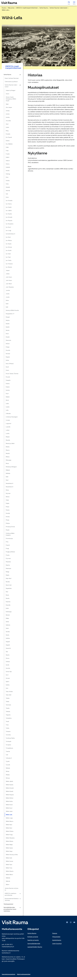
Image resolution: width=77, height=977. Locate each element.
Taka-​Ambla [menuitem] (9, 691)
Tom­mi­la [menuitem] (8, 735)
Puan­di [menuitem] (8, 545)
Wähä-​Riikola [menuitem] (9, 841)
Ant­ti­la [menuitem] (8, 117)
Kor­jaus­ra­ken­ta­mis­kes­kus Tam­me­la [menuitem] (12, 899)
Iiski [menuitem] (7, 194)
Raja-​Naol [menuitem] (8, 578)
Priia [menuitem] (7, 542)
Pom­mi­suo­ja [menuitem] (9, 538)
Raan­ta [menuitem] (8, 565)
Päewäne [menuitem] (8, 562)
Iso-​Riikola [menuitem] (9, 240)
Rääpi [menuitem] (7, 618)
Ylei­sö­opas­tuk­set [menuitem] (8, 904)
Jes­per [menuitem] (8, 270)
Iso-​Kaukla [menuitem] (9, 214)
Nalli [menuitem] (7, 477)
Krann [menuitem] (7, 370)
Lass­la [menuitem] (7, 407)
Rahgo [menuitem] (7, 572)
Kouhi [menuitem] (7, 367)
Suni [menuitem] (7, 688)
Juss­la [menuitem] (7, 294)
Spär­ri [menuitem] (7, 681)
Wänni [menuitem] (7, 884)
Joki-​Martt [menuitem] (9, 284)
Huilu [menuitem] (7, 184)
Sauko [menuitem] (7, 635)
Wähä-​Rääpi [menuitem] (9, 844)
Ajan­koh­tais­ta (56, 940)
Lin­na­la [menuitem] (8, 420)
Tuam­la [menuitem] (8, 751)
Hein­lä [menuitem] (7, 170)
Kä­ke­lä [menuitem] (7, 397)
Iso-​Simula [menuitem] (9, 247)
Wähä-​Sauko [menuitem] (9, 848)
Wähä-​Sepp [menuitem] (9, 851)
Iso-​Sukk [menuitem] (8, 254)
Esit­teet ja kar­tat (32, 937)
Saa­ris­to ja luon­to (33, 940)
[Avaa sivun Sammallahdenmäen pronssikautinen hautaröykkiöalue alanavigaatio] (20, 907)
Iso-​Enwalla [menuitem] (9, 200)
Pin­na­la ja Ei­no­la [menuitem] (10, 526)
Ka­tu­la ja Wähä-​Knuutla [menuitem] (12, 310)
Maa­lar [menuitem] (8, 437)
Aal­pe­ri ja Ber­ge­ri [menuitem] (10, 90)
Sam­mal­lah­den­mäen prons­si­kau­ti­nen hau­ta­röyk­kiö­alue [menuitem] (10, 909)
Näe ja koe (11, 8)
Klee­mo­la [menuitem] (8, 340)
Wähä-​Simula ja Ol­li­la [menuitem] (12, 854)
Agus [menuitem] (7, 104)
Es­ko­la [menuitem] (7, 140)
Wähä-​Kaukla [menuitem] (9, 785)
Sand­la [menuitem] (8, 631)
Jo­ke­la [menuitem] (7, 274)
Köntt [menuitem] (7, 400)
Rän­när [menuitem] (8, 615)
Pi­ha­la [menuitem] (7, 520)
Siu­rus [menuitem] (7, 658)
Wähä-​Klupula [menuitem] (10, 794)
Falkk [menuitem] (7, 147)
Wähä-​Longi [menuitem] (9, 818)
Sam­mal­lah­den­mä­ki (33, 943)
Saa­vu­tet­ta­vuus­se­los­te (8, 974)
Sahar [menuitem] (7, 621)
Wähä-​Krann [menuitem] (9, 804)
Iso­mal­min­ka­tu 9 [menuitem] (10, 234)
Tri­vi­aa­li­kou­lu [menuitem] (9, 748)
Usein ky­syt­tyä (57, 943)
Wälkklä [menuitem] (8, 878)
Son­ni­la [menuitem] (8, 668)
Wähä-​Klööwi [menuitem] (9, 798)
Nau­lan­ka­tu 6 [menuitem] (9, 483)
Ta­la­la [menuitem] (7, 701)
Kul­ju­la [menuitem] (7, 387)
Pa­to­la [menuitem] (7, 510)
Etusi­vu (4, 8)
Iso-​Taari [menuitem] (8, 257)
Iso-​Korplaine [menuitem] (9, 224)
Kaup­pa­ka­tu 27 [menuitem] (10, 313)
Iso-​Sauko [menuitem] (8, 244)
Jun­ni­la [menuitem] (8, 290)
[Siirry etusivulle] (9, 3)
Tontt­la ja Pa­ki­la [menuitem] (10, 738)
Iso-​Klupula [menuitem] (9, 220)
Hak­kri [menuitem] (7, 157)
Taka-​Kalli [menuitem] (8, 695)
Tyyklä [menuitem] (7, 761)
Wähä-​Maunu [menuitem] (9, 821)
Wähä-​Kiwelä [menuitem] (9, 791)
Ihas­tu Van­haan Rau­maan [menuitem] (12, 78)
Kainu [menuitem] (7, 300)
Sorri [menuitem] (7, 675)
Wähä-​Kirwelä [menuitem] (10, 788)
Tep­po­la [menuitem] (8, 715)
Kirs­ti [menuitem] (7, 333)
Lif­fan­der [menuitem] (8, 413)
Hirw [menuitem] (7, 177)
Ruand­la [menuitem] (8, 605)
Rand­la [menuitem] (8, 582)
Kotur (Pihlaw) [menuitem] (10, 363)
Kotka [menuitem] (7, 360)
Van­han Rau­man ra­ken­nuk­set (58, 8)
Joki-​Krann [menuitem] (9, 277)
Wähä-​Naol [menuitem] (9, 824)
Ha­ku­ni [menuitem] (8, 160)
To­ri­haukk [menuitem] (8, 741)
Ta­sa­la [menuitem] (7, 708)
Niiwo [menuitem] (7, 490)
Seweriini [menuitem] (8, 648)
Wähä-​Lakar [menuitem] (9, 811)
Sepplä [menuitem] (8, 641)
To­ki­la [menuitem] (7, 728)
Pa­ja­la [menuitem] (7, 503)
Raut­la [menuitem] (7, 598)
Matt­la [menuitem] (7, 447)
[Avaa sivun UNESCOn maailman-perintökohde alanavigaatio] (20, 893)
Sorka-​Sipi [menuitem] (9, 671)
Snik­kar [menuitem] (8, 661)
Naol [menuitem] (7, 480)
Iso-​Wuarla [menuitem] (9, 267)
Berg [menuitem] (7, 130)
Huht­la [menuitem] (7, 180)
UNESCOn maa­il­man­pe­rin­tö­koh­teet (27, 8)
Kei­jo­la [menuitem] (7, 320)
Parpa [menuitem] (7, 506)
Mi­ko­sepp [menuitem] (8, 460)
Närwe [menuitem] (7, 497)
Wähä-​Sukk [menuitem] (9, 858)
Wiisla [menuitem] (7, 771)
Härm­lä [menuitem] (8, 190)
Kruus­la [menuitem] (8, 377)
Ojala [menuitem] (7, 500)
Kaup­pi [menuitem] (8, 317)
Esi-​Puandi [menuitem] (9, 137)
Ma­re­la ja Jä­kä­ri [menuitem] (10, 443)
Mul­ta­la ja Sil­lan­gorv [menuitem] (11, 467)
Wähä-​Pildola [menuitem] (9, 831)
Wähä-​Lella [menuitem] (9, 814)
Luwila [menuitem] (7, 433)
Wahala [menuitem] (8, 768)
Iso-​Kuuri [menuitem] (8, 227)
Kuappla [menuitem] (8, 380)
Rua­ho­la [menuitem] (8, 601)
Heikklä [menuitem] (8, 167)
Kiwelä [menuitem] (7, 337)
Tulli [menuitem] (7, 755)
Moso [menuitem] (7, 463)
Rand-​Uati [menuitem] (9, 585)
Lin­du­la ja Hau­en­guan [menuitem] (12, 417)
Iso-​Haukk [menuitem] (9, 207)
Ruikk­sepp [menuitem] (9, 611)
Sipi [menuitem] (7, 651)
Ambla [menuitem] (7, 110)
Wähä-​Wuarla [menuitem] (9, 871)
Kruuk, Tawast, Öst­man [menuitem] (12, 373)
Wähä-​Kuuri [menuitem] (9, 808)
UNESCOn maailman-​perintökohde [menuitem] (11, 894)
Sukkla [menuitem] (7, 685)
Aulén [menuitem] (7, 127)
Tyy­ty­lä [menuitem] (8, 765)
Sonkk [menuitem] (7, 665)
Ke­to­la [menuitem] (7, 330)
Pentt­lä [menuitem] (8, 513)
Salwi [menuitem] (7, 628)
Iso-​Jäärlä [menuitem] (9, 210)
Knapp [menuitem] (7, 347)
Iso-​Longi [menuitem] (8, 230)
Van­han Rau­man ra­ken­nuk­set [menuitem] (11, 86)
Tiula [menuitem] (7, 725)
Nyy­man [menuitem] (8, 493)
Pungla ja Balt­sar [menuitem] (10, 552)
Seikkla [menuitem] (8, 638)
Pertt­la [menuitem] (8, 516)
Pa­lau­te (54, 933)
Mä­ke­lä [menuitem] (8, 470)
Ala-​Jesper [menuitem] (9, 107)
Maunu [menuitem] (8, 450)
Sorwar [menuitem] (8, 678)
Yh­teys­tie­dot (56, 937)
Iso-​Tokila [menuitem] (8, 260)
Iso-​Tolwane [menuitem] (9, 264)
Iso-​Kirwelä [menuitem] (9, 217)
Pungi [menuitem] (7, 548)
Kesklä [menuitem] (7, 323)
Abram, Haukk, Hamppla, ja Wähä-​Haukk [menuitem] (11, 98)
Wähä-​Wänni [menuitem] (9, 874)
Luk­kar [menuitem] (7, 430)
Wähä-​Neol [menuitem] (9, 828)
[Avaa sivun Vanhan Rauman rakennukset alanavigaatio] (20, 85)
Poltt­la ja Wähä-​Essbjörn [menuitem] (10, 534)
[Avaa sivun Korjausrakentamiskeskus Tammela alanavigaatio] (20, 898)
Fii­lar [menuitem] (7, 150)
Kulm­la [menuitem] (8, 390)
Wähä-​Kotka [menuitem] (9, 801)
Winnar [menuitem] (8, 778)
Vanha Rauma (43, 8)
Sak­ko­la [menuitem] (8, 625)
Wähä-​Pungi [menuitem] (9, 834)
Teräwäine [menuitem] (9, 718)
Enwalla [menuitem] (8, 134)
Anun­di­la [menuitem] (8, 120)
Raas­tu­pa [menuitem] (8, 568)
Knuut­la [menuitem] (8, 350)
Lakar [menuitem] (7, 403)
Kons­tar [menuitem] (8, 353)
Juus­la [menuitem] (7, 297)
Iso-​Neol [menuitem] (8, 237)
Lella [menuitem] (7, 410)
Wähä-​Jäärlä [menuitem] (9, 781)
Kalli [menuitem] (7, 307)
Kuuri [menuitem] (7, 393)
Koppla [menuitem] (8, 357)
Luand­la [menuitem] (8, 427)
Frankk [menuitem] (8, 154)
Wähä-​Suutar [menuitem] (9, 861)
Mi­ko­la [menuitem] (7, 457)
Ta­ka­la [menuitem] (7, 698)
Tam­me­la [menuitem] (8, 705)
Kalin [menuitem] (7, 303)
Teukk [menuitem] (7, 721)
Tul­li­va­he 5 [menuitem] (9, 758)
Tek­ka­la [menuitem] (8, 711)
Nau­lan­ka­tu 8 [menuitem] (9, 487)
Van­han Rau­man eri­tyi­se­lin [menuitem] (12, 889)
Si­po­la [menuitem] (7, 655)
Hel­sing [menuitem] (8, 174)
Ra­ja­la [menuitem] (7, 575)
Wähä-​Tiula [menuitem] (9, 868)
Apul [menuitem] (7, 124)
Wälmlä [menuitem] (8, 881)
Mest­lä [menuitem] (8, 453)
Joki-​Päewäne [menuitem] (10, 287)
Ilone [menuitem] (7, 197)
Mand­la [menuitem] (8, 440)
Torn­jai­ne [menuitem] (8, 745)
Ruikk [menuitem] (7, 608)
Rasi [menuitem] (7, 591)
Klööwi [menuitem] (8, 343)
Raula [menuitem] (7, 595)
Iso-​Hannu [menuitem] (9, 204)
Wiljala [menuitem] (8, 775)
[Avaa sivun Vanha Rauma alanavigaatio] (20, 74)
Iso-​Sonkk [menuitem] (8, 250)
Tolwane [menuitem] (8, 731)
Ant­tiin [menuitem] (8, 114)
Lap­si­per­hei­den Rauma (34, 947)
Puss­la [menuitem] (7, 555)
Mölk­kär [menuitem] (8, 473)
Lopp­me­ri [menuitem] (8, 423)
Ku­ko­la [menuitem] (7, 383)
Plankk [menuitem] (7, 530)
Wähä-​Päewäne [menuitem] (10, 838)
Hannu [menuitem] (7, 164)
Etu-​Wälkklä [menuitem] (9, 144)
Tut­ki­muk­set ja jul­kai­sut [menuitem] (11, 81)
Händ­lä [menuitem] (8, 187)
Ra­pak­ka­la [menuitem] (9, 588)
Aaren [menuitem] (7, 94)
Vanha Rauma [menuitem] (7, 74)
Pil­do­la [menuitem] (8, 523)
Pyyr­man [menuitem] (8, 558)
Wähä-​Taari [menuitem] (9, 864)
